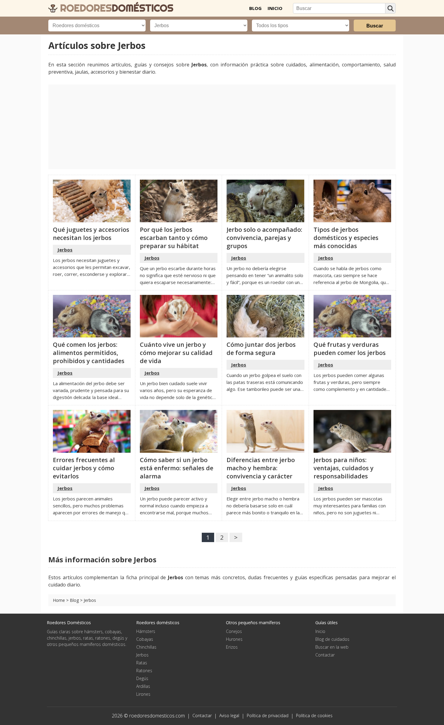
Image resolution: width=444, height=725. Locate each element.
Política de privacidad (267, 715)
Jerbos (64, 250)
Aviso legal (229, 715)
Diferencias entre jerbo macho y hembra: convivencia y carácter (261, 468)
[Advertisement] (222, 127)
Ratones (144, 670)
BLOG (255, 8)
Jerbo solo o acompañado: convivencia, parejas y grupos (264, 237)
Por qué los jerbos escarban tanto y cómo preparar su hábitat (174, 237)
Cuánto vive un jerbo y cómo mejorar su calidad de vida (176, 352)
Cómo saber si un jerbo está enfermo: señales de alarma (176, 468)
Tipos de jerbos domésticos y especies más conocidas (346, 237)
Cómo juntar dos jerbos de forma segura (261, 348)
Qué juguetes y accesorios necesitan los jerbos (91, 233)
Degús (142, 678)
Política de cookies (314, 715)
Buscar (374, 25)
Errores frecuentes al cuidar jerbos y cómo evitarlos (84, 468)
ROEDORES (115, 8)
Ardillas (143, 686)
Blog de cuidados (332, 639)
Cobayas (144, 639)
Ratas (141, 663)
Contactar (325, 655)
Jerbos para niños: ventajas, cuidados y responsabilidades (344, 468)
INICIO (275, 8)
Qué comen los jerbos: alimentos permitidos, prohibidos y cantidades (88, 352)
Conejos (234, 631)
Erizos (232, 647)
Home (59, 600)
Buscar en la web (332, 647)
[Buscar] (390, 8)
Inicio (320, 631)
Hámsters (145, 631)
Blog (74, 600)
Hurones (234, 639)
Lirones (143, 694)
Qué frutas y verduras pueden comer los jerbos (350, 348)
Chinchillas (146, 647)
